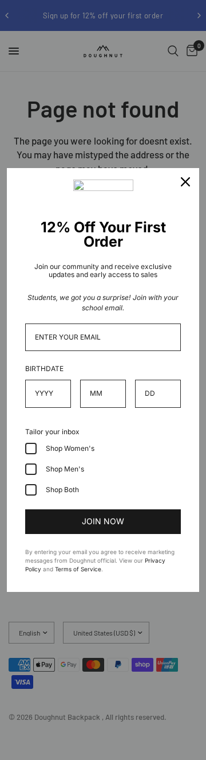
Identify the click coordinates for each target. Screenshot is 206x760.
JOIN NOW (103, 521)
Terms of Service (78, 569)
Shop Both (62, 489)
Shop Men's (65, 469)
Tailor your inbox (52, 431)
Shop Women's (70, 448)
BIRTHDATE (44, 368)
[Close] (185, 182)
